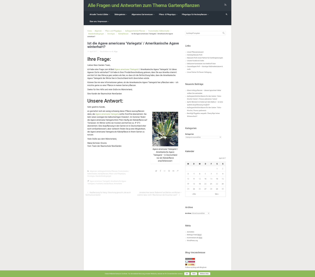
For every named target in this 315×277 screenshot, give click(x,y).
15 (217, 179)
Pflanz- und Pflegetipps (113, 31)
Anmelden (190, 232)
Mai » (217, 194)
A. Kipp (115, 51)
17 (188, 184)
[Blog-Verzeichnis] (190, 261)
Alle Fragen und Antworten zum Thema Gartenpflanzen (143, 5)
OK (187, 274)
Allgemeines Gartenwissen (142, 14)
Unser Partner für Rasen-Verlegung (199, 72)
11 (194, 179)
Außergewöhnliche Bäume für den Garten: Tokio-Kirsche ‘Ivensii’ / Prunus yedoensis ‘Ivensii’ (204, 97)
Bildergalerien (120, 14)
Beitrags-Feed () (194, 235)
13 (205, 179)
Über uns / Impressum (98, 21)
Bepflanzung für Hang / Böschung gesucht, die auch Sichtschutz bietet (108, 194)
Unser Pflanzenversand (195, 52)
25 (194, 189)
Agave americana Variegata (107, 114)
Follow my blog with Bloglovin (195, 267)
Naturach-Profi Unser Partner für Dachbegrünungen (205, 58)
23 (223, 184)
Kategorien (189, 134)
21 (211, 184)
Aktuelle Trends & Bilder (99, 14)
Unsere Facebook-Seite (195, 61)
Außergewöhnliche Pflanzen (135, 31)
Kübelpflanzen (123, 34)
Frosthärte (99, 184)
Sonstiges (111, 34)
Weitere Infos (204, 274)
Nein (194, 274)
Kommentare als (194, 238)
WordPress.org (192, 240)
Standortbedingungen (96, 34)
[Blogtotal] (190, 264)
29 (217, 189)
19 (200, 184)
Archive (188, 213)
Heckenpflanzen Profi (194, 55)
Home (89, 31)
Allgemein (98, 31)
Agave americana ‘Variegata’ (127, 69)
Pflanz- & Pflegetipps (167, 14)
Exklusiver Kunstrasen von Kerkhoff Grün (201, 63)
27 (205, 189)
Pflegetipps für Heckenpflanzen (194, 14)
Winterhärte (118, 184)
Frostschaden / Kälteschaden (158, 31)
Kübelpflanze (108, 184)
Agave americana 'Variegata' (100, 181)
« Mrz (194, 194)
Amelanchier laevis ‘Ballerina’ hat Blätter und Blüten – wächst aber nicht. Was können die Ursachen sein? (159, 194)
